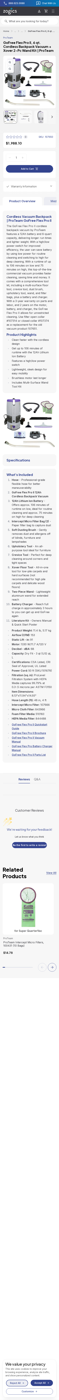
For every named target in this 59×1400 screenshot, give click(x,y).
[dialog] (29, 1378)
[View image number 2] (25, 116)
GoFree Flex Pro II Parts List (29, 754)
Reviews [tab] (24, 779)
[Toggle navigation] (53, 11)
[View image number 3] (40, 116)
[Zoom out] (9, 69)
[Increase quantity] (22, 157)
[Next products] (52, 967)
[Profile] (39, 11)
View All (51, 872)
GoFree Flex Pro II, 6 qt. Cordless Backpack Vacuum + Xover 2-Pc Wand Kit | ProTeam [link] (42, 31)
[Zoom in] (9, 62)
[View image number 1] (10, 116)
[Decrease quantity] (10, 157)
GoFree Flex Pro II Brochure (29, 733)
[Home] (10, 11)
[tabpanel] (29, 484)
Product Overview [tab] (22, 201)
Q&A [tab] (37, 779)
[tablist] (29, 201)
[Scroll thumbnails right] (49, 117)
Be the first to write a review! (29, 845)
